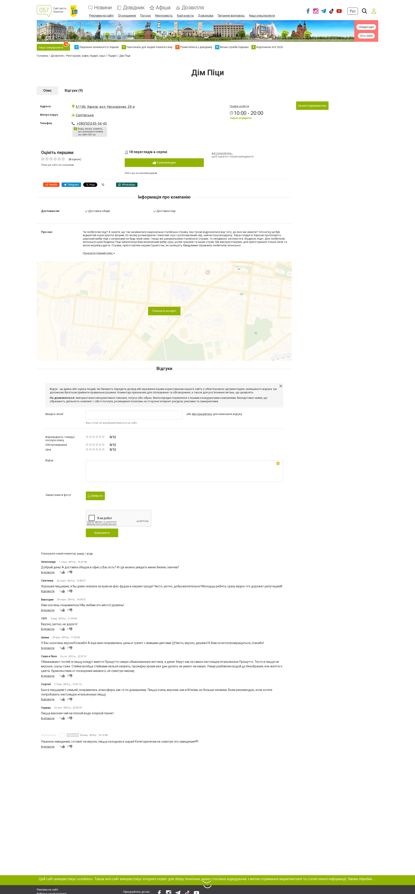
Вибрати (97, 495)
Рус (353, 11)
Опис (47, 90)
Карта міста (185, 15)
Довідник (134, 8)
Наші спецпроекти (262, 15)
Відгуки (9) (74, 90)
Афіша (163, 8)
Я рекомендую (166, 162)
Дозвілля (193, 8)
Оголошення (127, 15)
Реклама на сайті (101, 15)
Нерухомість (164, 15)
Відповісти (47, 572)
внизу (80, 553)
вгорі (90, 553)
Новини (103, 8)
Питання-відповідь (231, 15)
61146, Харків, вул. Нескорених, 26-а (105, 107)
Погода (145, 15)
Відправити (102, 532)
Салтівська (85, 115)
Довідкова (205, 15)
